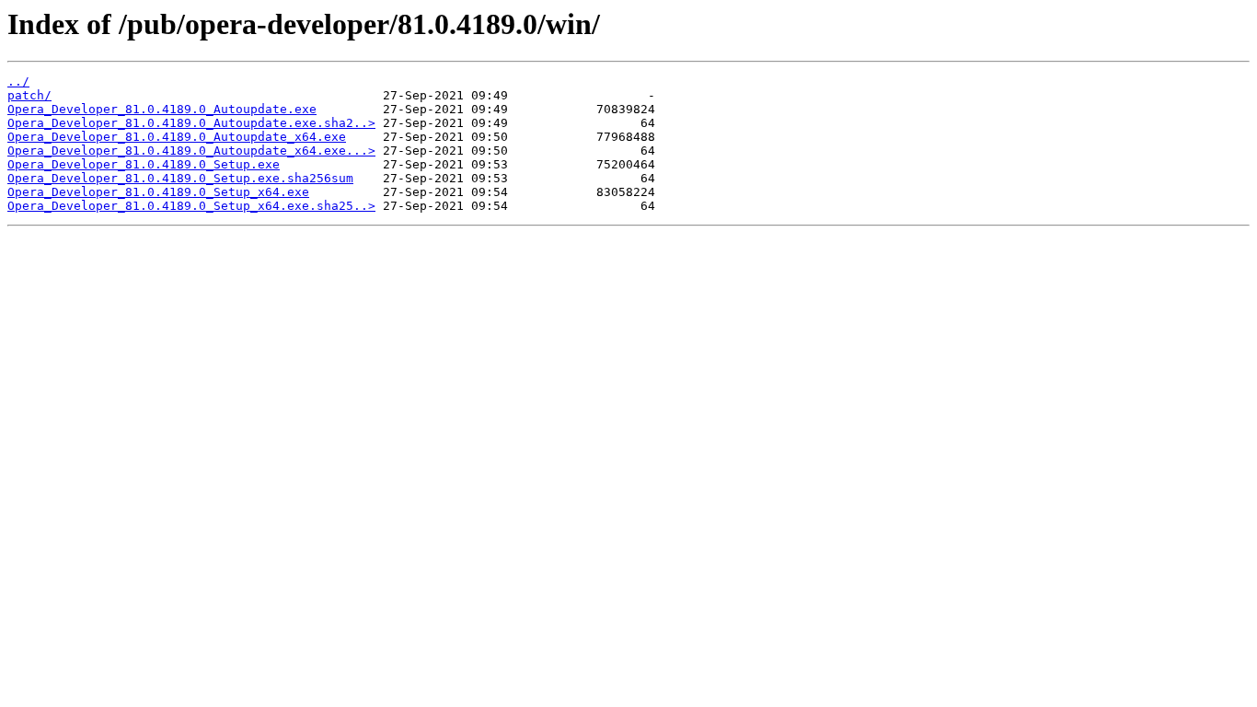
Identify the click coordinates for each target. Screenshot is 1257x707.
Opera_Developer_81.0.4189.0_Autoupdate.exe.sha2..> (191, 123)
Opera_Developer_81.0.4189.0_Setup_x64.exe (158, 192)
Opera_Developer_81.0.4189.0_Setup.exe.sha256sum (180, 178)
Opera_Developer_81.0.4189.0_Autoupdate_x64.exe (176, 137)
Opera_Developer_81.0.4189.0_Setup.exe (143, 164)
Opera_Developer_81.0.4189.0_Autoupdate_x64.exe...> (191, 150)
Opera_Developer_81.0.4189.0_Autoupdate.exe (162, 109)
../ (18, 81)
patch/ (29, 95)
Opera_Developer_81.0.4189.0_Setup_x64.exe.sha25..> (191, 206)
